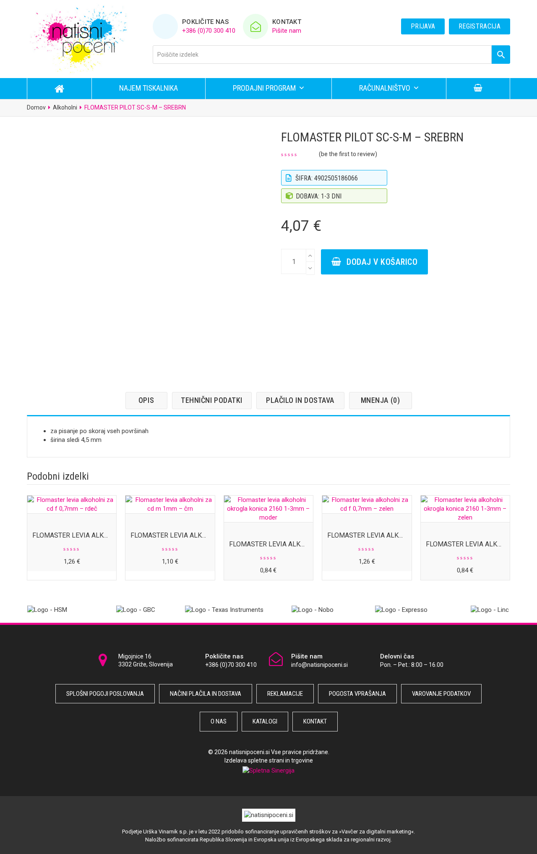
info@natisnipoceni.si (319, 664)
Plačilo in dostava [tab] (300, 400)
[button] (478, 88)
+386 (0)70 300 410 (208, 30)
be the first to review (348, 154)
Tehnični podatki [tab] (211, 400)
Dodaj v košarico (382, 262)
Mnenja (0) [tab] (380, 400)
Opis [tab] (146, 400)
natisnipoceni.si (249, 752)
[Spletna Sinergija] (268, 770)
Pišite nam (286, 30)
